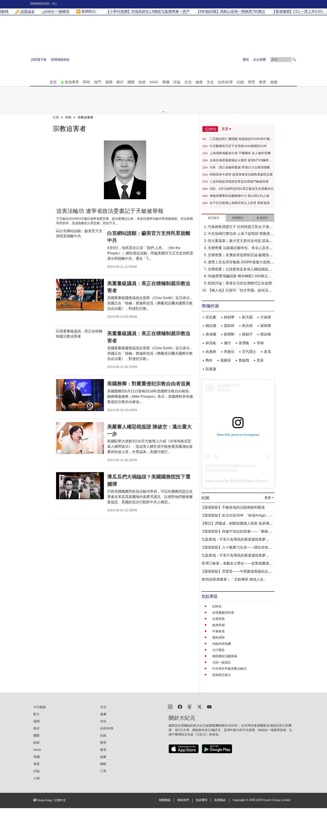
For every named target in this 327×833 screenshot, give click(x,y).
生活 (188, 82)
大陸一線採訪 (221, 662)
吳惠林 (211, 352)
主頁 (56, 117)
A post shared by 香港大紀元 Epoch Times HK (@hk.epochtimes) (250, 481)
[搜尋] (294, 59)
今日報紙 (39, 707)
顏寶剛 (229, 334)
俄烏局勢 (218, 637)
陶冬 (209, 360)
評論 (176, 82)
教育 (262, 82)
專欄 (165, 82)
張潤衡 (243, 343)
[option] (125, 170)
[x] (199, 706)
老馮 (267, 352)
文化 (210, 82)
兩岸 (119, 82)
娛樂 (273, 82)
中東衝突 (218, 631)
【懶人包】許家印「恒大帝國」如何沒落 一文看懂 (240, 290)
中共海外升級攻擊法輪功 (229, 668)
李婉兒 (229, 352)
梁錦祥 (229, 326)
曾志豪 (211, 317)
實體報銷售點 (60, 59)
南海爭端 (218, 625)
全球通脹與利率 (223, 612)
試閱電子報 (38, 59)
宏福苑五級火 (221, 675)
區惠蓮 (211, 369)
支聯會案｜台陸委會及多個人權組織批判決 (240, 269)
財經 (142, 82)
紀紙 (240, 82)
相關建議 (164, 800)
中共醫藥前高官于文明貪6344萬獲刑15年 (238, 146)
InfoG (154, 82)
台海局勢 (218, 619)
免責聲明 (201, 800)
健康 (199, 82)
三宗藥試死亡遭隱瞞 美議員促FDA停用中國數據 (241, 139)
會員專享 (72, 82)
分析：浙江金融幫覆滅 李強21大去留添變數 (240, 167)
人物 (36, 778)
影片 (36, 714)
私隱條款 (220, 800)
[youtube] (209, 706)
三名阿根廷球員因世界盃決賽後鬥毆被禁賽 (239, 181)
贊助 (246, 59)
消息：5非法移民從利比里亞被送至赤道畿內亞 (242, 188)
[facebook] (180, 706)
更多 (260, 360)
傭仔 (227, 343)
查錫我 (243, 360)
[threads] (189, 706)
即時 (86, 82)
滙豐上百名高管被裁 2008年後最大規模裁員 (241, 262)
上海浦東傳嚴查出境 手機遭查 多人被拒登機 (240, 153)
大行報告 (218, 650)
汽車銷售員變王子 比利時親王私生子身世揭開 (240, 227)
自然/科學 (225, 82)
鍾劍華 (229, 317)
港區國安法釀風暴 (224, 656)
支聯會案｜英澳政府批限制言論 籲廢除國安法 (240, 255)
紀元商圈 (259, 59)
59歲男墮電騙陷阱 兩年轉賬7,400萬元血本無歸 (239, 276)
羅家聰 (265, 326)
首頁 (53, 82)
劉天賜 (247, 317)
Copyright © (241, 800)
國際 (131, 82)
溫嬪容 (225, 360)
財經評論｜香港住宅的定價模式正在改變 (240, 283)
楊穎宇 (247, 334)
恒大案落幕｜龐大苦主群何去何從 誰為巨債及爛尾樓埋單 (240, 241)
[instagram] (170, 706)
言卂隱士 (249, 352)
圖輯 (103, 764)
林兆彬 (211, 343)
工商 (103, 771)
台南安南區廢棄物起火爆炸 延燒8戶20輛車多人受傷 (241, 160)
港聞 (108, 82)
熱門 (97, 82)
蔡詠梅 (265, 334)
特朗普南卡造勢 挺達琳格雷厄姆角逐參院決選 (241, 174)
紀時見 (217, 606)
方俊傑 (265, 317)
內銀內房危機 (221, 643)
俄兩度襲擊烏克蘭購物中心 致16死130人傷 (239, 196)
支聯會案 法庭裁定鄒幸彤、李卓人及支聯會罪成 (240, 248)
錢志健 (211, 326)
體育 (251, 82)
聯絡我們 (183, 800)
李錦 (260, 343)
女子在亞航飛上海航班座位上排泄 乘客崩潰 (240, 203)
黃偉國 (211, 334)
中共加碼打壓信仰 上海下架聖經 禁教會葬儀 (241, 234)
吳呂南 (247, 326)
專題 (36, 764)
